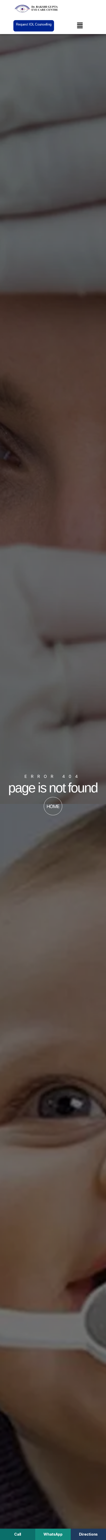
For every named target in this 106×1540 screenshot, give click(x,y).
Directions (88, 1534)
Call (17, 1534)
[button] (79, 25)
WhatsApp (53, 1534)
